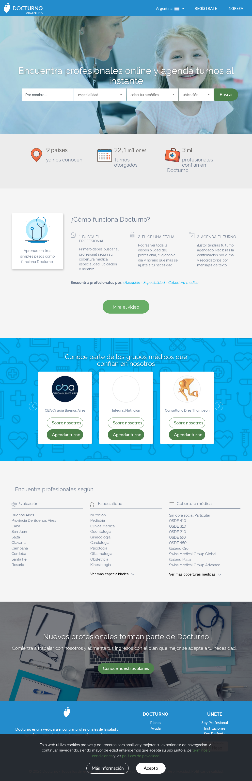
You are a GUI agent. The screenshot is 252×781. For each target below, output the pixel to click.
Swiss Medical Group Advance (194, 564)
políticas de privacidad (140, 755)
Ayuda (156, 728)
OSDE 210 (177, 531)
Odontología (100, 531)
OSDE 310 (177, 526)
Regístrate (206, 8)
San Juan (19, 531)
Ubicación (131, 282)
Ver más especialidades (109, 574)
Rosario (18, 564)
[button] (29, 408)
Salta (16, 536)
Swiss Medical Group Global (192, 553)
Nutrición (98, 514)
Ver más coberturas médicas (192, 574)
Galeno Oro (179, 548)
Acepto (151, 768)
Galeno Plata (180, 559)
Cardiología (99, 542)
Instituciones (214, 728)
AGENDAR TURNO (66, 434)
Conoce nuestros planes (126, 668)
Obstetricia (99, 559)
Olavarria (19, 542)
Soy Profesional (215, 722)
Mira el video (126, 307)
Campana (20, 547)
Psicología (98, 547)
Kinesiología (100, 564)
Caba (16, 525)
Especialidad (154, 282)
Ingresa (235, 8)
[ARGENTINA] (23, 7)
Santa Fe (19, 559)
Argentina (164, 8)
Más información (108, 768)
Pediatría (97, 520)
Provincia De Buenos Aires (34, 520)
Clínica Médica (102, 525)
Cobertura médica (183, 282)
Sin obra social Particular (189, 515)
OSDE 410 (177, 520)
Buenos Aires (23, 514)
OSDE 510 (177, 537)
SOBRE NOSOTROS (66, 422)
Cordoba (19, 553)
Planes (155, 722)
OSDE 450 (178, 542)
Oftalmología (101, 553)
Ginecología (100, 536)
